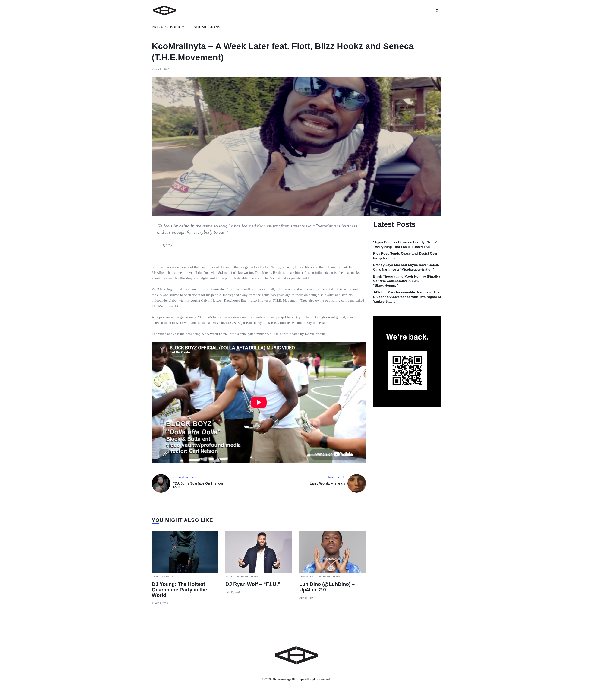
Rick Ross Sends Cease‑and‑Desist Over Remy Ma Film (405, 256)
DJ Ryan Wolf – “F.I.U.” (252, 584)
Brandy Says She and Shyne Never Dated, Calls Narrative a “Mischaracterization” (406, 267)
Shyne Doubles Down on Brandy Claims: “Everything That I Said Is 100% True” (405, 244)
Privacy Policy (168, 27)
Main (228, 576)
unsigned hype (162, 576)
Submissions (207, 27)
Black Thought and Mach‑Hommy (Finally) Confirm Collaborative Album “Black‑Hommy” (406, 280)
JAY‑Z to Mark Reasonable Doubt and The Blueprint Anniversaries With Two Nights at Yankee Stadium (407, 296)
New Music (306, 576)
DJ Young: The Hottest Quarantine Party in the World (179, 589)
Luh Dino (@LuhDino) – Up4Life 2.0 (327, 587)
